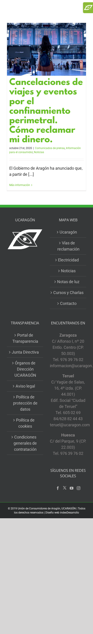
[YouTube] (71, 488)
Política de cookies (25, 423)
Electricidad (68, 260)
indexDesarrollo (69, 512)
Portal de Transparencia (25, 338)
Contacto (68, 303)
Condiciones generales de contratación (25, 443)
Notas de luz (68, 281)
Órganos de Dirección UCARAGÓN (25, 369)
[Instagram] (78, 488)
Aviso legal (25, 386)
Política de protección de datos (25, 403)
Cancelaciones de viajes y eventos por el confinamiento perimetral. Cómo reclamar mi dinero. (46, 111)
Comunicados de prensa (50, 148)
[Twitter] (64, 488)
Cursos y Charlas (68, 292)
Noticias (39, 152)
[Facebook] (58, 488)
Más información (19, 185)
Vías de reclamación (68, 246)
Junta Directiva (25, 352)
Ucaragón (68, 232)
